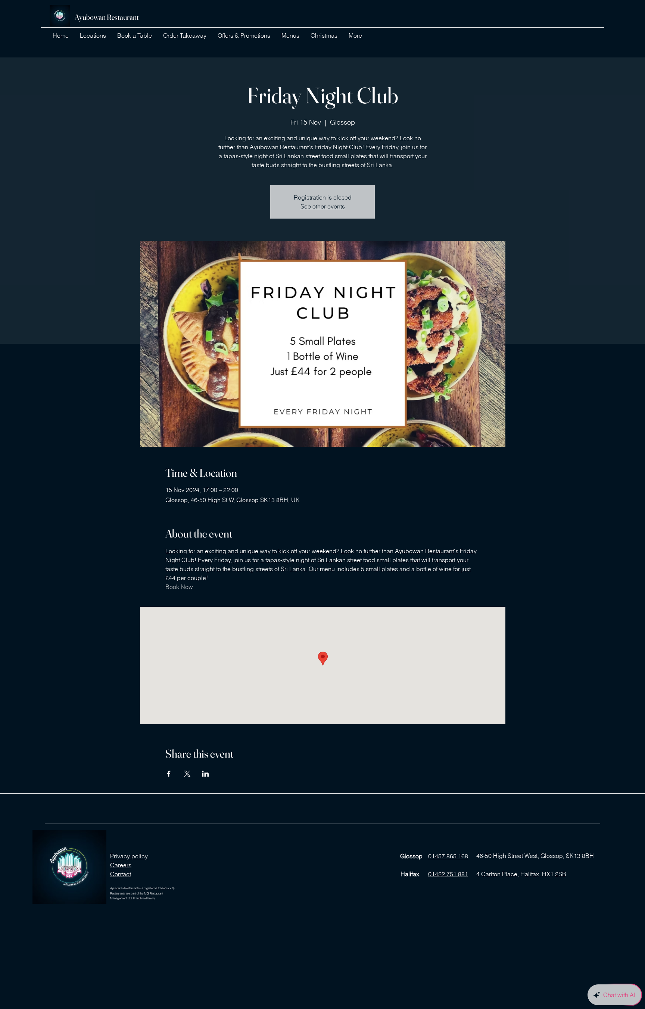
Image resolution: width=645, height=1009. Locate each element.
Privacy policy (129, 856)
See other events (322, 206)
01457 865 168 (448, 856)
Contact (120, 874)
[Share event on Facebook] (168, 774)
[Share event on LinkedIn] (205, 774)
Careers (120, 865)
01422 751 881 (448, 874)
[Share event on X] (187, 774)
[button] (93, 35)
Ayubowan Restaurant (107, 17)
